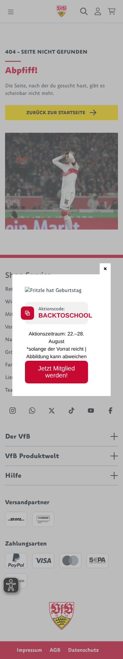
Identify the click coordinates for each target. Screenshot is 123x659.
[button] (105, 268)
